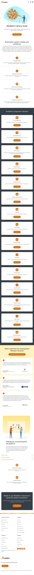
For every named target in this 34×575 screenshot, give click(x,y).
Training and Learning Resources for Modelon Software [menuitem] (8, 551)
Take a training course (5, 457)
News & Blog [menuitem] (3, 542)
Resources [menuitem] (3, 535)
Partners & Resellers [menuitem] (20, 540)
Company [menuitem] (19, 535)
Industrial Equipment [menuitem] (20, 530)
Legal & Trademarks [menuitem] (19, 570)
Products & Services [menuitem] (5, 517)
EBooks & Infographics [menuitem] (4, 548)
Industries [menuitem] (19, 517)
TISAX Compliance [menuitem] (29, 570)
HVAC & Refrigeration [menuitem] (20, 528)
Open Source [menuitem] (3, 526)
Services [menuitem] (2, 530)
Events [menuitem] (2, 544)
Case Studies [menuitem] (3, 540)
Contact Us (17, 505)
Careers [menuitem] (18, 546)
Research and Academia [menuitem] (20, 532)
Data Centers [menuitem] (19, 524)
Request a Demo (17, 34)
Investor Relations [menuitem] (19, 544)
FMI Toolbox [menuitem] (3, 524)
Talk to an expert (4, 455)
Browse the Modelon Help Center (7, 459)
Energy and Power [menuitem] (20, 526)
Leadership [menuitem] (18, 542)
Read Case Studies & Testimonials (16, 354)
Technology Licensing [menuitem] (4, 528)
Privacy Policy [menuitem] (24, 570)
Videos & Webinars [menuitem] (4, 546)
